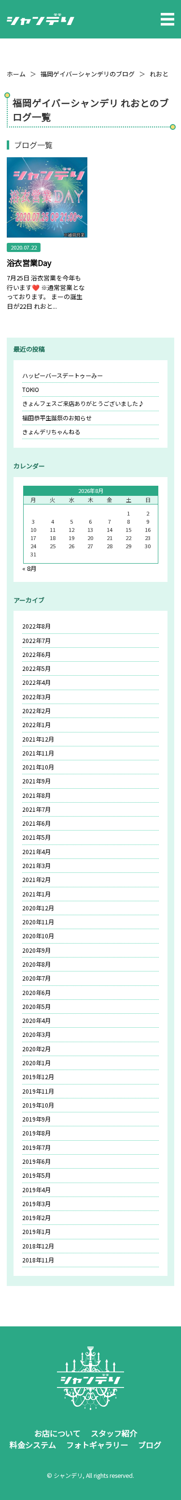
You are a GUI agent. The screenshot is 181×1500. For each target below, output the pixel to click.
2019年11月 (38, 1091)
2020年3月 (36, 1034)
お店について (57, 1433)
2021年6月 (36, 823)
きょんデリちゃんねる (51, 432)
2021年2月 (36, 879)
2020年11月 (38, 922)
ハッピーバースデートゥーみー (62, 375)
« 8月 (29, 568)
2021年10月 (38, 767)
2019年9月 (36, 1119)
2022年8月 (36, 626)
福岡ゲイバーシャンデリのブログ (88, 73)
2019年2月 (36, 1217)
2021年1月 (36, 894)
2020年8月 (36, 964)
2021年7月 (36, 809)
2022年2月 (36, 710)
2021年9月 (36, 781)
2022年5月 (36, 668)
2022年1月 (36, 724)
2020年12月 (38, 908)
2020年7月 (36, 978)
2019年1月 (36, 1231)
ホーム (16, 73)
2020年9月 (36, 950)
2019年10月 (38, 1105)
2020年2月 (36, 1049)
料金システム (33, 1444)
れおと (159, 73)
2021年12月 (38, 739)
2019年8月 (36, 1133)
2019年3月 (36, 1203)
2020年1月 (36, 1063)
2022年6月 (36, 654)
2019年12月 (38, 1076)
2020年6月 (36, 992)
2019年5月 (36, 1175)
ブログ (149, 1444)
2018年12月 (38, 1246)
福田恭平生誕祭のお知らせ (57, 418)
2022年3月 (36, 697)
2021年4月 (36, 851)
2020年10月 (38, 936)
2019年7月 (36, 1147)
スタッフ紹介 (114, 1433)
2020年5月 (36, 1006)
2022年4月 (36, 682)
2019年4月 (36, 1189)
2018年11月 (38, 1260)
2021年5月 (36, 837)
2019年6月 (36, 1161)
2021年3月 (36, 865)
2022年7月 (36, 640)
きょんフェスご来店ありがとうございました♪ (83, 403)
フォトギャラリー (97, 1444)
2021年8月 (36, 795)
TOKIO (30, 389)
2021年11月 (38, 753)
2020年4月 (36, 1020)
